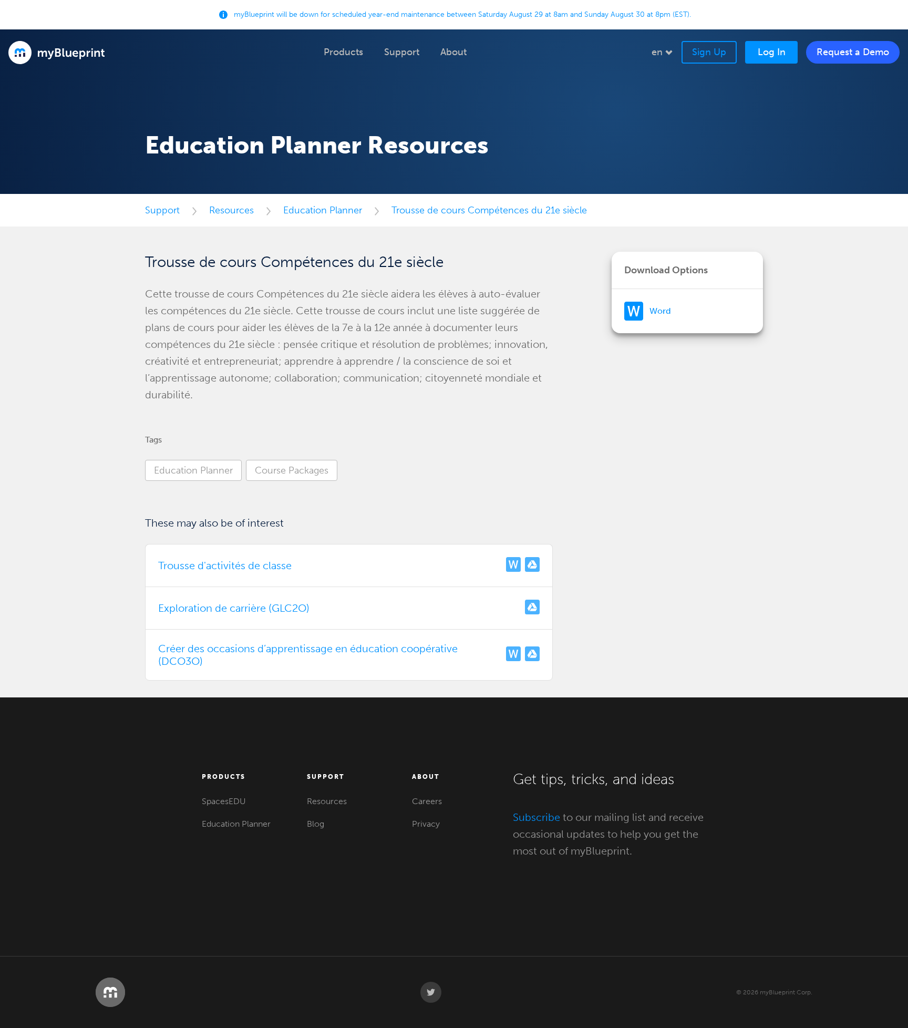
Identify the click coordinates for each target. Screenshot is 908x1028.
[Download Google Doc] (532, 565)
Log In (772, 52)
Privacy (426, 824)
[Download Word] (513, 565)
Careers (427, 801)
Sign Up (709, 52)
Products (223, 776)
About (425, 776)
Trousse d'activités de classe (225, 565)
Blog (315, 824)
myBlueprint (56, 52)
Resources (231, 210)
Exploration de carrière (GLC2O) (233, 608)
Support (162, 210)
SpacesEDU (224, 801)
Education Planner (322, 210)
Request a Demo (853, 52)
